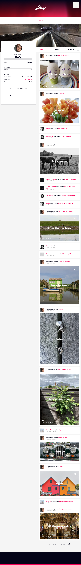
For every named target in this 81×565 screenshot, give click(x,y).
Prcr (43, 84)
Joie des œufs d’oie (63, 55)
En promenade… (63, 128)
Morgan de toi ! (62, 437)
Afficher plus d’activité (59, 544)
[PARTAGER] (29, 95)
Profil (42, 49)
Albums (56, 49)
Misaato (48, 128)
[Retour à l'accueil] (40, 7)
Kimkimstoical (49, 136)
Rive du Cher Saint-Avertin (69, 195)
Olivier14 (48, 429)
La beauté (61, 93)
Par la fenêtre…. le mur (64, 369)
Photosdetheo (50, 253)
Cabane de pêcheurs (70, 179)
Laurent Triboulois (51, 179)
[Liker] (75, 63)
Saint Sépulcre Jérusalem (66, 501)
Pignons (61, 429)
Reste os (60, 309)
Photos (71, 49)
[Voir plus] (78, 49)
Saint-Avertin (28, 79)
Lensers (40, 21)
